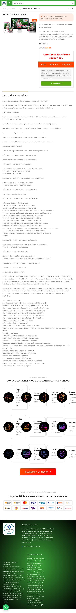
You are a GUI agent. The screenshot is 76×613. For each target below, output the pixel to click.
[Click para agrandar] (6, 31)
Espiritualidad (14, 9)
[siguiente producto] (73, 9)
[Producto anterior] (69, 9)
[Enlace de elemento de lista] (14, 582)
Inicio (4, 9)
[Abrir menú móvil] (9, 3)
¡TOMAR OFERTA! (56, 83)
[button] (6, 607)
